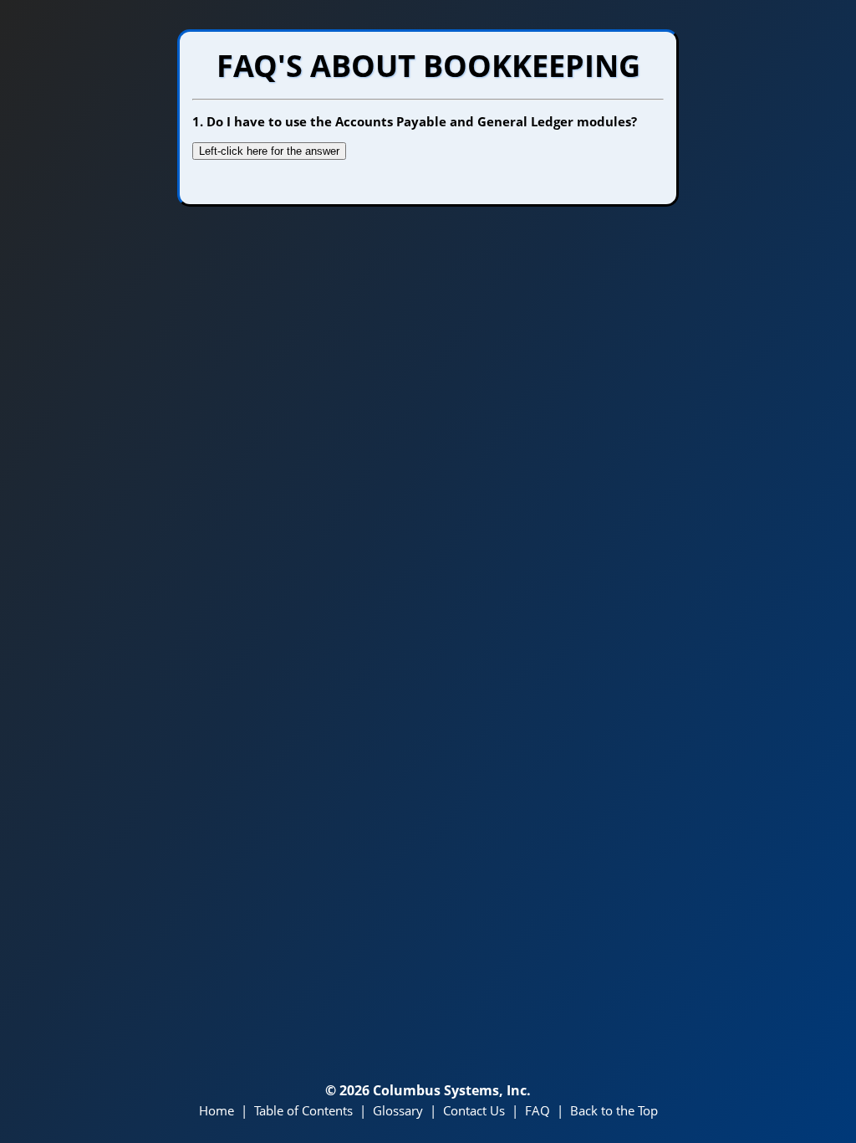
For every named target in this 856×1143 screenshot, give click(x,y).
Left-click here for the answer (269, 151)
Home (216, 1110)
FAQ (537, 1110)
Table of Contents (303, 1110)
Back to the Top (614, 1110)
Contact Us (474, 1110)
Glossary (398, 1110)
